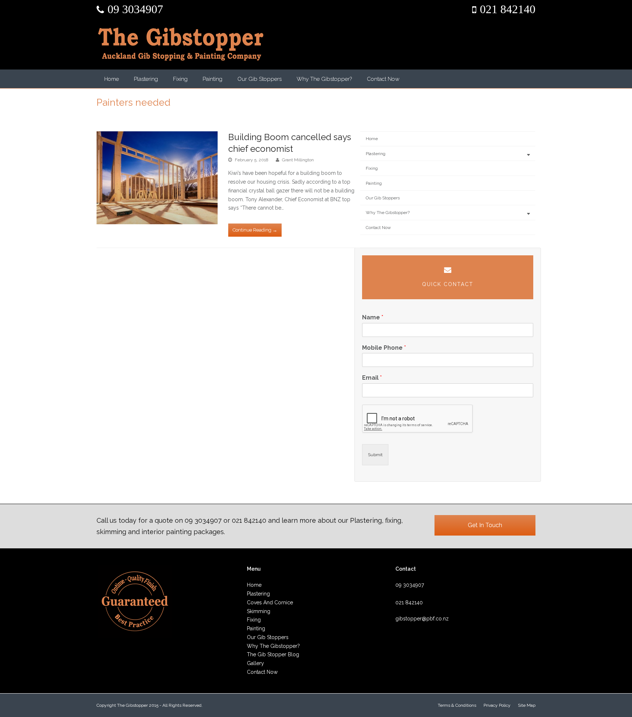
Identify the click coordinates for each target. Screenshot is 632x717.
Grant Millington (298, 159)
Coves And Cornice (270, 602)
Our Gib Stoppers (259, 79)
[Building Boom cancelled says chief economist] (157, 177)
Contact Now (383, 79)
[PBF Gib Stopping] (181, 44)
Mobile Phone (384, 347)
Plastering (146, 79)
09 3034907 (135, 9)
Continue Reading (255, 230)
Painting (212, 79)
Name (372, 317)
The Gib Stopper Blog (273, 654)
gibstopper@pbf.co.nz (422, 619)
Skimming (258, 611)
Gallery (255, 663)
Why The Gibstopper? (324, 79)
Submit (375, 454)
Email (372, 377)
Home (111, 79)
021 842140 (507, 9)
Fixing (180, 79)
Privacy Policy (497, 705)
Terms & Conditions (457, 705)
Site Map (526, 705)
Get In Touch (485, 525)
